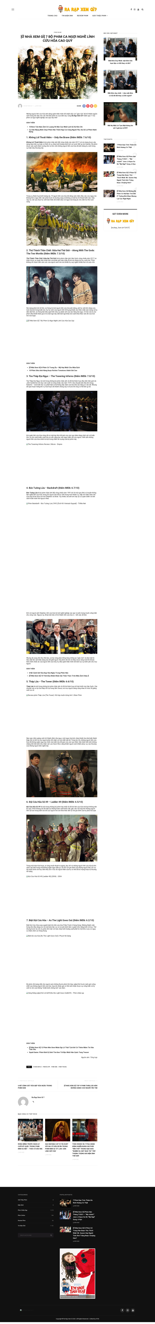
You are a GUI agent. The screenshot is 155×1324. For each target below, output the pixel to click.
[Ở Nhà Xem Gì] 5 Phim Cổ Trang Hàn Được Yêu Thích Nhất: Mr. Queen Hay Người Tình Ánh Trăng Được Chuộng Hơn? (127, 178)
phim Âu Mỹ (46, 1067)
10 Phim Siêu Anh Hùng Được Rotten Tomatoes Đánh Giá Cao (53, 370)
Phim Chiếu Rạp (35, 1210)
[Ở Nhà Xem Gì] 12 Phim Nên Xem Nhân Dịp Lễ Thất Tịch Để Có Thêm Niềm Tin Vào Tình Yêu (61, 1048)
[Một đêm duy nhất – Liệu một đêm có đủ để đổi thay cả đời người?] (120, 81)
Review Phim (82, 16)
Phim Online (57, 32)
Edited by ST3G (94, 1318)
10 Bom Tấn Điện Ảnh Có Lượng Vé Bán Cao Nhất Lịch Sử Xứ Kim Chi (55, 127)
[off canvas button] (13, 9)
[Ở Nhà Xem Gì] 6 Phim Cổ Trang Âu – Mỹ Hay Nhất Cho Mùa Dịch (54, 368)
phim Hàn (54, 1067)
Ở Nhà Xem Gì (37, 1067)
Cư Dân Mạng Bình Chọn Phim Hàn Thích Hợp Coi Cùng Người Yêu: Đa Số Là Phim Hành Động (63, 131)
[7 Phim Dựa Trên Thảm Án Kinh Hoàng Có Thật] (109, 148)
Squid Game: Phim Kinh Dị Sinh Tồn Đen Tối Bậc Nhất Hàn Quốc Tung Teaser (59, 1052)
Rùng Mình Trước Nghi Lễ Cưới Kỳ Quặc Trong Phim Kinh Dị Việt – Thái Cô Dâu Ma (30, 1146)
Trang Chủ (52, 16)
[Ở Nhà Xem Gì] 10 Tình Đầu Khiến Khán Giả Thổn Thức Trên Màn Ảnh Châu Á (59, 676)
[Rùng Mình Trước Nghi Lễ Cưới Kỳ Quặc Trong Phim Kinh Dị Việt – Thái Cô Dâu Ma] (30, 1130)
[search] (142, 9)
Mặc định (35, 1205)
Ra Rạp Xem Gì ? (28, 106)
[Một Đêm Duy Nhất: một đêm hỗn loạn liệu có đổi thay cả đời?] (120, 49)
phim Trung (63, 1067)
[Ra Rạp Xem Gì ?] (27, 1310)
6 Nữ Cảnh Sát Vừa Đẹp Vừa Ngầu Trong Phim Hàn (48, 673)
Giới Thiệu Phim (99, 16)
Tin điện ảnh (67, 16)
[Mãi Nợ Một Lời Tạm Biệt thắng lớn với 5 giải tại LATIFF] (120, 114)
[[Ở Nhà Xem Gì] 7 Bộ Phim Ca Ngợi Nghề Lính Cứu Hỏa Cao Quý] (57, 72)
